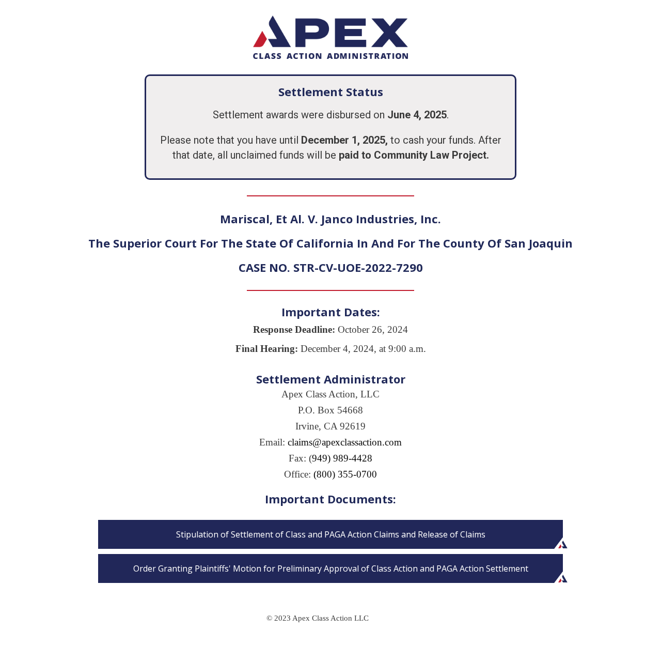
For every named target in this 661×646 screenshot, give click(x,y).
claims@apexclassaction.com (345, 442)
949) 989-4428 (342, 458)
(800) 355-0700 (345, 474)
